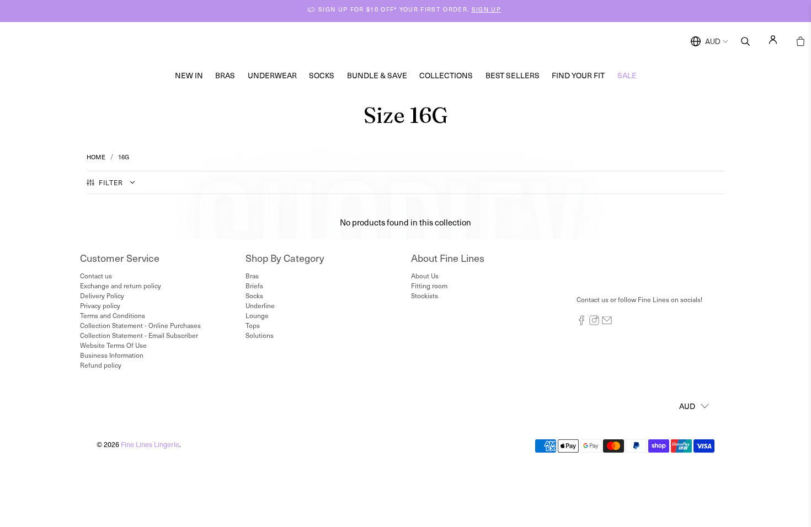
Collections (446, 75)
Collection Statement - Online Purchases (140, 325)
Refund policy (100, 365)
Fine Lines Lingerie (150, 444)
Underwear (272, 75)
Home (96, 157)
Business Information (111, 355)
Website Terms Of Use (113, 345)
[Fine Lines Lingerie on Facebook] (581, 322)
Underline (260, 305)
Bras (225, 75)
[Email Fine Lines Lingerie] (607, 322)
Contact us (96, 276)
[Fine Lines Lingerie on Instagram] (594, 322)
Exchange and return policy (120, 286)
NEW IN (189, 75)
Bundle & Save (377, 75)
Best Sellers (512, 75)
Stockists (424, 295)
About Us (425, 276)
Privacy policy (100, 305)
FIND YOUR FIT (578, 75)
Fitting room (429, 286)
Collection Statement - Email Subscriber (139, 335)
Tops (253, 325)
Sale (627, 75)
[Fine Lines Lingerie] (417, 41)
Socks (321, 75)
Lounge (257, 315)
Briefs (254, 286)
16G (123, 157)
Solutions (260, 335)
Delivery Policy (102, 295)
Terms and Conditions (112, 315)
